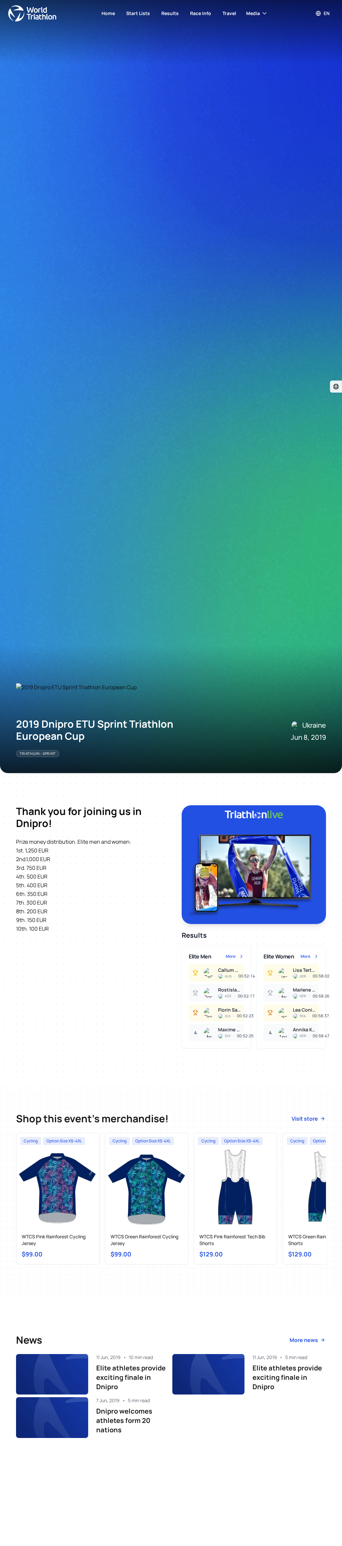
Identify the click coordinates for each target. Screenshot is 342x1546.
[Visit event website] (336, 387)
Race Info (200, 13)
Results (170, 13)
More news (304, 1340)
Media (253, 13)
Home (108, 13)
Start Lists (138, 13)
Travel (229, 13)
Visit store (305, 1118)
